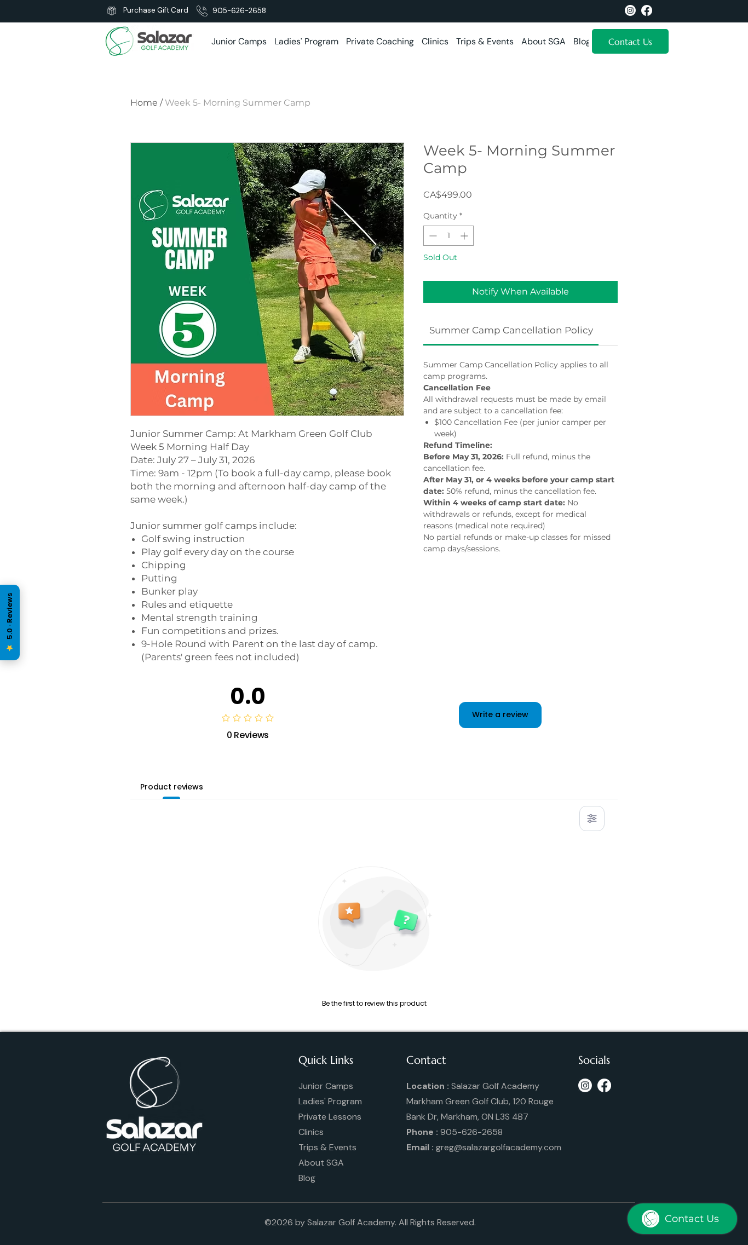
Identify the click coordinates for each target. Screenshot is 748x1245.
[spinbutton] (448, 235)
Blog (306, 1178)
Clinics (311, 1132)
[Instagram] (585, 1085)
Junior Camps (325, 1086)
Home (144, 102)
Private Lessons (329, 1116)
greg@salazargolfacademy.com (498, 1147)
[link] (511, 330)
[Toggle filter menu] (592, 818)
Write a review (500, 714)
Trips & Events (327, 1147)
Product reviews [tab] (171, 786)
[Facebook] (604, 1085)
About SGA (321, 1162)
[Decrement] (432, 235)
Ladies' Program (330, 1101)
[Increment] (465, 235)
